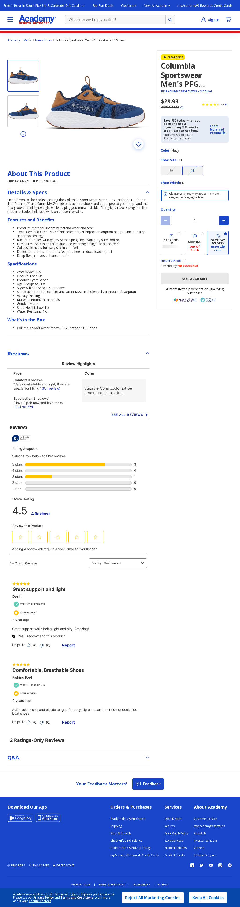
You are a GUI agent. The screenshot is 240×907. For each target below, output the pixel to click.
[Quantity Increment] (224, 220)
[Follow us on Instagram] (220, 865)
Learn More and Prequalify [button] (218, 129)
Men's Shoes (43, 40)
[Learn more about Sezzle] (185, 300)
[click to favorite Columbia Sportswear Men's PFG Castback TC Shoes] (138, 144)
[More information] (182, 108)
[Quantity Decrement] (165, 220)
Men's (27, 40)
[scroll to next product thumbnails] (23, 134)
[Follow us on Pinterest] (229, 865)
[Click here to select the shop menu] (10, 19)
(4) (227, 104)
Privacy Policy (43, 898)
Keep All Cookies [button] (208, 897)
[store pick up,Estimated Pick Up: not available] (171, 243)
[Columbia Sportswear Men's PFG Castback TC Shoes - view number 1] (23, 75)
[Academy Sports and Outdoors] (37, 19)
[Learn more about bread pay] (208, 300)
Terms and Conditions (76, 898)
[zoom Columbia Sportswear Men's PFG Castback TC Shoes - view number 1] (97, 102)
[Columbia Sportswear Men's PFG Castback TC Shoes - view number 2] (23, 111)
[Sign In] (203, 19)
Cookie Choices (40, 901)
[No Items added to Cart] (228, 19)
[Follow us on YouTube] (211, 865)
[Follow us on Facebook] (192, 865)
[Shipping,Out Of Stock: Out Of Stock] (194, 243)
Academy (14, 40)
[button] (218, 129)
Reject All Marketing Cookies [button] (152, 897)
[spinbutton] (194, 220)
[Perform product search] (170, 19)
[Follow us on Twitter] (201, 865)
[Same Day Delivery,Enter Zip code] (217, 243)
